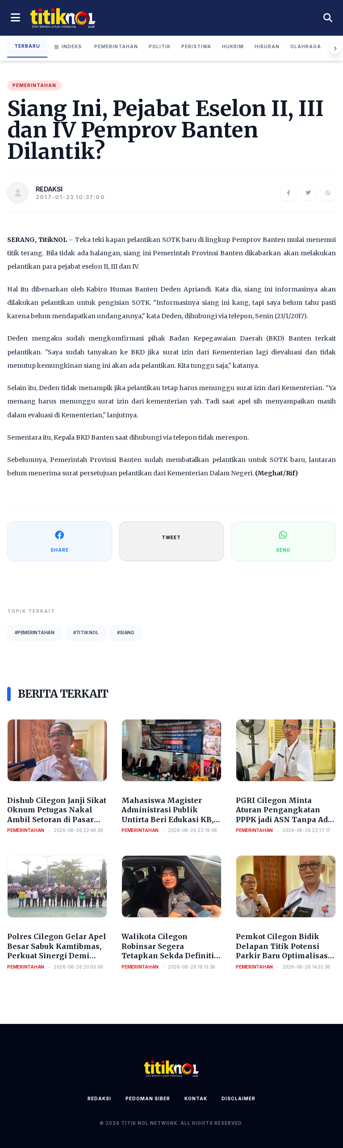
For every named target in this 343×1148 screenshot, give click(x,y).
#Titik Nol (86, 632)
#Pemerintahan (34, 632)
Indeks (72, 46)
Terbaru (27, 46)
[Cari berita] (328, 18)
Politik (160, 46)
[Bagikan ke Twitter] (308, 193)
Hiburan (267, 46)
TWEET (171, 537)
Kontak (195, 1098)
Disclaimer (238, 1098)
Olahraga (305, 46)
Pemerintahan (116, 46)
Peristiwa (196, 46)
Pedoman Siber (147, 1098)
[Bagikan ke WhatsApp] (328, 193)
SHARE (59, 550)
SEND (283, 550)
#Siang (125, 632)
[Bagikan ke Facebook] (288, 193)
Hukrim (233, 46)
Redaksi (99, 1098)
